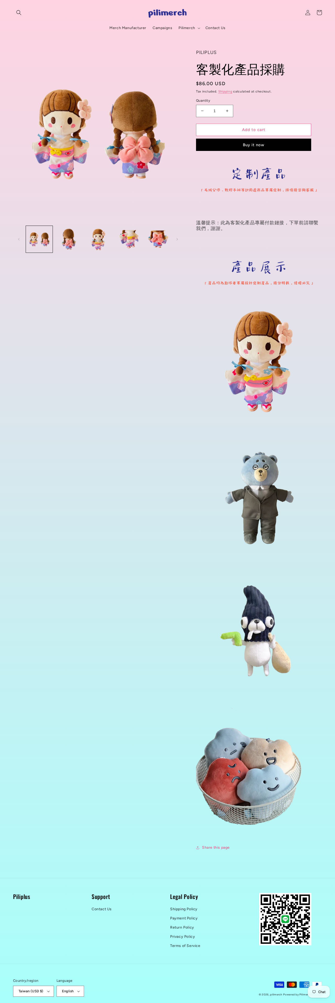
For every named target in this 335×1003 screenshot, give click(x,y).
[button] (19, 12)
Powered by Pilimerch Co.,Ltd (302, 994)
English (68, 991)
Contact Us (102, 909)
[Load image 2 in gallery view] (68, 239)
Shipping (225, 91)
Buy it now (253, 145)
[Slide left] (19, 239)
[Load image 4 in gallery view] (127, 239)
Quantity (203, 100)
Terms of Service (185, 946)
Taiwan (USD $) (31, 991)
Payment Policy (184, 918)
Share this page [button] (216, 847)
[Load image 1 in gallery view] (39, 239)
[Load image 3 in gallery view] (98, 239)
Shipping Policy (184, 909)
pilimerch (276, 994)
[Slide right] (177, 239)
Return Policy (182, 927)
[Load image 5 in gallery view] (156, 239)
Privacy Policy (182, 936)
